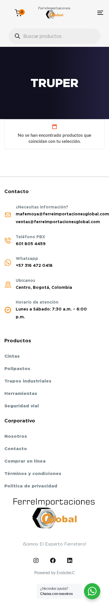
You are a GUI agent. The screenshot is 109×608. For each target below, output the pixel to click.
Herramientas (20, 393)
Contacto (15, 448)
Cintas (12, 356)
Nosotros (15, 436)
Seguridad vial (21, 406)
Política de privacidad (30, 486)
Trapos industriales (27, 381)
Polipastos (17, 368)
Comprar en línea (25, 461)
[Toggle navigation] (87, 12)
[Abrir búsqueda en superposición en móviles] (54, 36)
